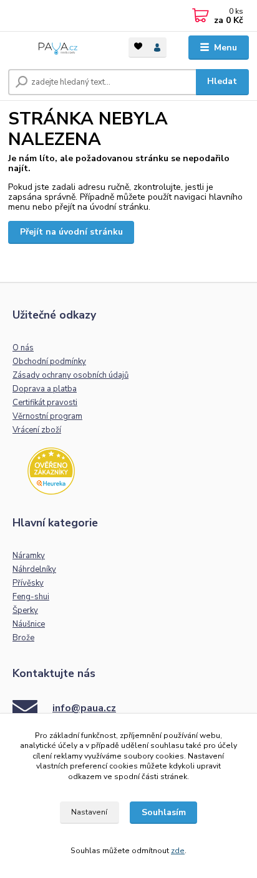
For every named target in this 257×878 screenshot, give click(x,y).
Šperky (25, 610)
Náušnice (28, 624)
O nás (23, 347)
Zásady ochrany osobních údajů (70, 375)
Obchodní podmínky (49, 361)
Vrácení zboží (36, 430)
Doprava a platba (44, 389)
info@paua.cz (84, 708)
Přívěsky (28, 583)
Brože (23, 637)
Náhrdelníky (34, 569)
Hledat (222, 81)
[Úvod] (58, 47)
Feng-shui (30, 596)
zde (178, 851)
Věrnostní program (47, 416)
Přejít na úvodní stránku (71, 232)
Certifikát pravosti (44, 402)
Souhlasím (164, 812)
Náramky (28, 555)
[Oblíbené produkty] (138, 46)
